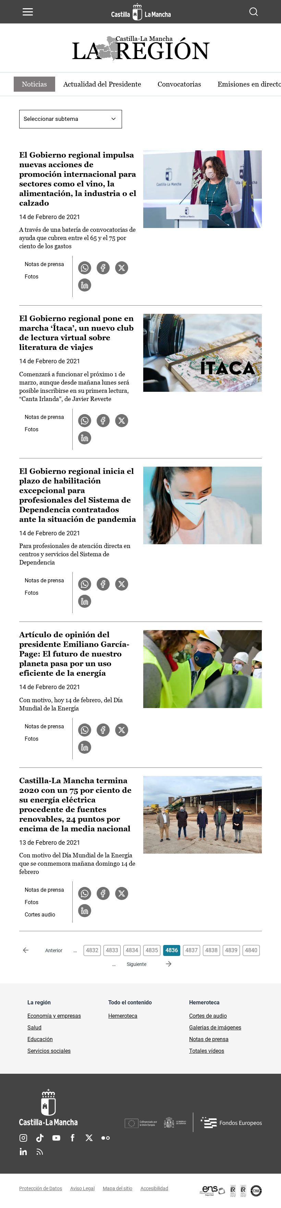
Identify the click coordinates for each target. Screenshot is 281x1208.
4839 (231, 950)
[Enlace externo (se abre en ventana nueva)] (230, 1191)
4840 (251, 950)
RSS (40, 1152)
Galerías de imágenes (215, 1027)
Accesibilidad (154, 1188)
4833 (112, 950)
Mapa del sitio (117, 1188)
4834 (132, 950)
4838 (211, 950)
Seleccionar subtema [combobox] (51, 118)
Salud (34, 1027)
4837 (191, 950)
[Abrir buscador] (253, 11)
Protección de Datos (40, 1188)
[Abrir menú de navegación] (27, 11)
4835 (152, 950)
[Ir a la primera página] (31, 950)
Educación (40, 1039)
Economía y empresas (54, 1016)
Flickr (105, 1138)
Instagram (23, 1138)
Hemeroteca (122, 1016)
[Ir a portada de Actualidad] (140, 50)
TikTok (40, 1138)
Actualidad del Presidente (102, 84)
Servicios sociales (49, 1051)
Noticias (34, 84)
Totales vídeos (206, 1051)
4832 (92, 950)
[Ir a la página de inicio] (141, 12)
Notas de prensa (44, 264)
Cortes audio (40, 914)
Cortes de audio (208, 1016)
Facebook (72, 1138)
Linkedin (23, 1152)
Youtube (56, 1138)
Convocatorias (179, 84)
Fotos (31, 276)
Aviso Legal (82, 1188)
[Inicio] (72, 1107)
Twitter (89, 1138)
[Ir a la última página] (163, 964)
